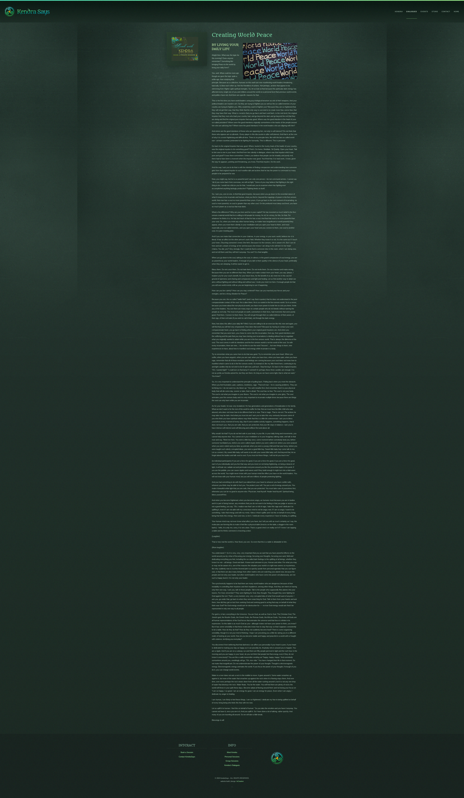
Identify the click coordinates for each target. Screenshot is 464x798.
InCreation (240, 781)
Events (424, 11)
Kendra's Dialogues (232, 765)
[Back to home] (27, 11)
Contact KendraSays (187, 757)
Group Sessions (232, 761)
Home (456, 11)
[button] (232, 787)
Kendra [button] (399, 11)
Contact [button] (446, 11)
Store (435, 11)
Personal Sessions (232, 757)
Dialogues (411, 11)
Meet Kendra (232, 752)
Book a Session (187, 752)
